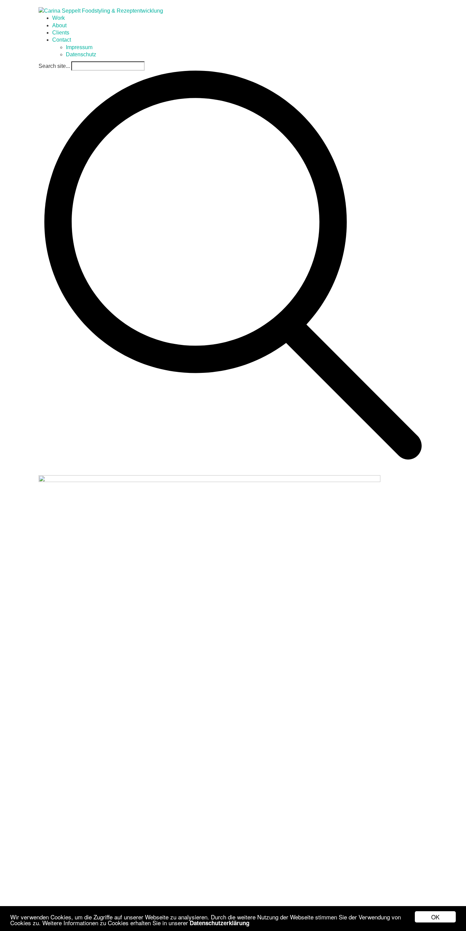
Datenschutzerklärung (219, 923)
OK (435, 917)
